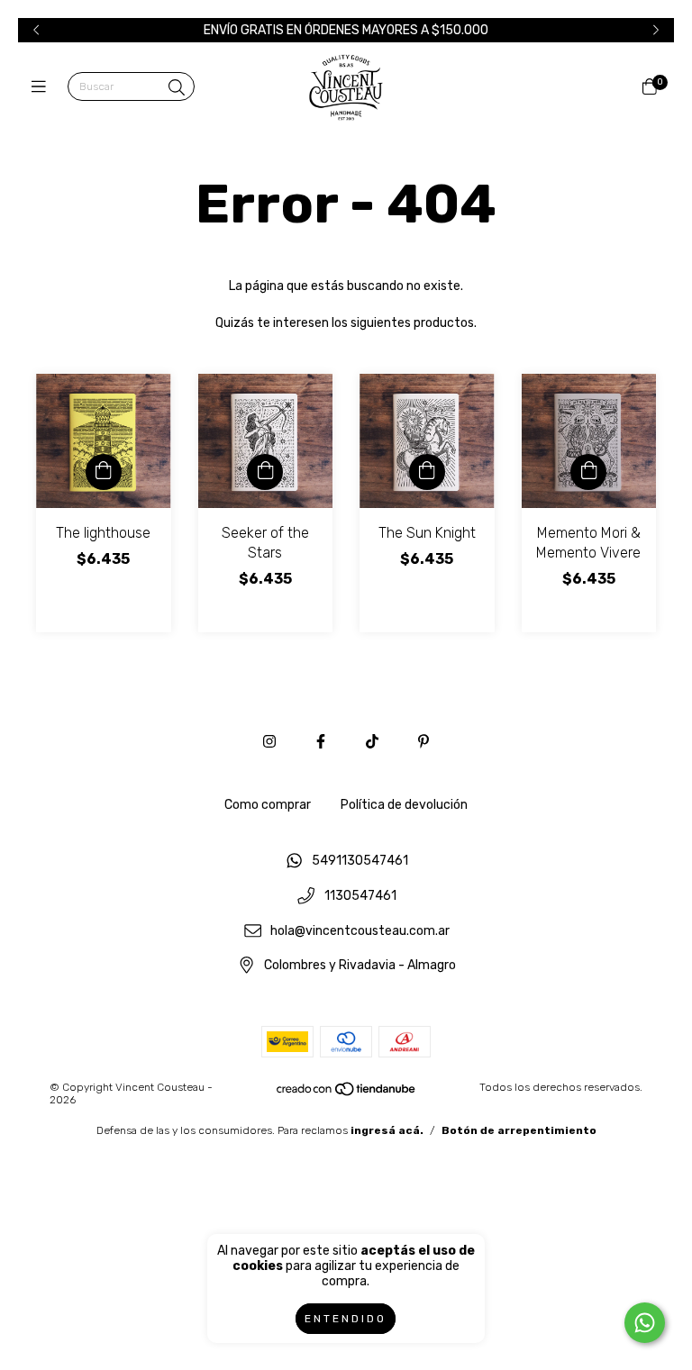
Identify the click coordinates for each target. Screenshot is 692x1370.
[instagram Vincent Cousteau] (269, 742)
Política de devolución (404, 804)
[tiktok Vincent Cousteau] (372, 742)
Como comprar (267, 804)
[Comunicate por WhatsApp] (644, 1322)
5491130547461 (360, 861)
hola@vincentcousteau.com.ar (360, 931)
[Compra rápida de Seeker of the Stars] (265, 472)
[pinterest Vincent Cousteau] (423, 742)
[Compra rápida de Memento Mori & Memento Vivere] (588, 472)
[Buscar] (176, 88)
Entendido (346, 1318)
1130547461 (360, 896)
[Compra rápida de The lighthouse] (104, 472)
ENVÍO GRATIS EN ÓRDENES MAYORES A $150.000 (346, 30)
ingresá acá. (387, 1130)
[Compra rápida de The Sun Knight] (427, 472)
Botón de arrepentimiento (519, 1130)
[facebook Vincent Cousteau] (320, 742)
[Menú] (43, 87)
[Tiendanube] (347, 1093)
